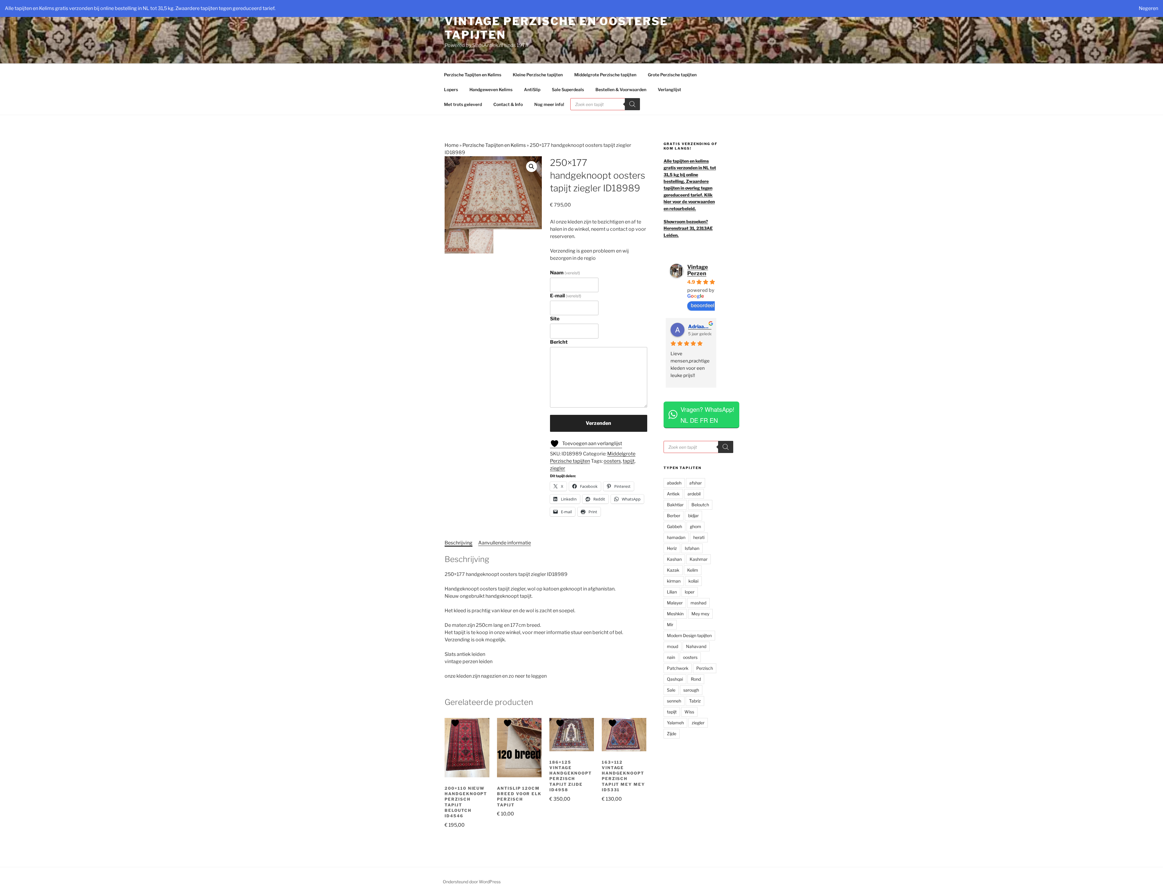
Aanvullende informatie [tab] (504, 543)
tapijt (629, 461)
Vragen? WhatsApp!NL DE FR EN (707, 415)
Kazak (673, 570)
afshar (695, 482)
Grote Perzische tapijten (672, 74)
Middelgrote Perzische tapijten (605, 74)
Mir (670, 624)
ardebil (694, 493)
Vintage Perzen (697, 270)
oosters (612, 461)
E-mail (565, 296)
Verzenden (598, 423)
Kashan (674, 559)
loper (689, 591)
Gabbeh (674, 526)
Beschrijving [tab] (458, 543)
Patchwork (677, 668)
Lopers (451, 89)
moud (672, 646)
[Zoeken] (632, 104)
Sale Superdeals (568, 89)
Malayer (675, 602)
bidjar (693, 515)
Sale (671, 690)
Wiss (689, 711)
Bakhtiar (675, 504)
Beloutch (700, 504)
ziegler (557, 468)
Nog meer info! (549, 104)
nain (671, 657)
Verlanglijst (669, 89)
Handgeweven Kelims (490, 89)
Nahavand (696, 646)
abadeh (674, 482)
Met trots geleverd (463, 104)
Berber (673, 515)
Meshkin (675, 613)
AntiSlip (532, 89)
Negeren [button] (1148, 8)
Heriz (672, 548)
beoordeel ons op (710, 305)
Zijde (671, 733)
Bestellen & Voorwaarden (620, 89)
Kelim (692, 570)
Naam (565, 273)
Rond (696, 679)
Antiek (673, 493)
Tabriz (695, 700)
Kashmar (698, 559)
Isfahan (692, 548)
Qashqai (675, 679)
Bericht (559, 342)
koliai (693, 581)
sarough (691, 690)
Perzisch (704, 668)
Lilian (672, 591)
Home (452, 145)
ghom (695, 526)
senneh (674, 700)
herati (698, 537)
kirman (674, 581)
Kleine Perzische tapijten (538, 74)
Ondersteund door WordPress (472, 881)
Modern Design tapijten (689, 635)
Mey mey (700, 613)
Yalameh (675, 722)
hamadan (676, 537)
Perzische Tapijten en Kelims (472, 74)
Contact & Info (508, 104)
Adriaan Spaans (699, 326)
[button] (531, 166)
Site (554, 319)
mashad (698, 602)
